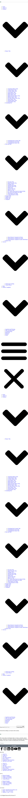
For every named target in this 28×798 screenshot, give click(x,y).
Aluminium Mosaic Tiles (13, 88)
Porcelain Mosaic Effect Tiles (14, 98)
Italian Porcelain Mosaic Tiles (14, 95)
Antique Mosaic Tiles (12, 90)
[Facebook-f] (1, 748)
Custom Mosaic (8, 285)
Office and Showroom (9, 330)
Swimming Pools (8, 331)
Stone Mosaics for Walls (13, 193)
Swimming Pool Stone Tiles (13, 143)
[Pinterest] (12, 748)
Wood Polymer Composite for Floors (15, 238)
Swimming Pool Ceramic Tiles (14, 140)
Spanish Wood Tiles (12, 185)
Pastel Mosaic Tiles (12, 101)
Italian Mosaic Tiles (12, 94)
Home (4, 6)
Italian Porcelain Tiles (12, 183)
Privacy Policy (6, 758)
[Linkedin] (8, 748)
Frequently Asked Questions (8, 760)
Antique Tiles (8, 197)
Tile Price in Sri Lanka (7, 761)
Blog (4, 286)
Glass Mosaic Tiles (12, 92)
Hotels (6, 335)
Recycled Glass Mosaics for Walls (15, 192)
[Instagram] (5, 748)
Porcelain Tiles (11, 181)
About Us (5, 8)
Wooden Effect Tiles (12, 186)
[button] (14, 365)
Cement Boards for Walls (13, 194)
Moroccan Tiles (11, 190)
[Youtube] (15, 748)
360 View (5, 756)
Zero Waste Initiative (7, 757)
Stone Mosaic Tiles (12, 99)
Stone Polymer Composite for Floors (15, 237)
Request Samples (6, 775)
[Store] (19, 748)
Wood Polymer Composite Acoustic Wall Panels (18, 239)
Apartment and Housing (10, 329)
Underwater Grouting (9, 283)
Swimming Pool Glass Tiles (13, 141)
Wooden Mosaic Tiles (12, 100)
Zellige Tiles (7, 198)
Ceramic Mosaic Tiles (12, 91)
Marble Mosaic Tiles (12, 93)
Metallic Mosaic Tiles (12, 97)
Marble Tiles (10, 187)
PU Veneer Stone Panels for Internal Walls (16, 191)
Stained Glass (8, 240)
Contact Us (5, 755)
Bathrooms (7, 332)
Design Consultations (7, 776)
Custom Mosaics (6, 779)
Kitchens (7, 333)
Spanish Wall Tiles (11, 188)
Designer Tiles (11, 184)
